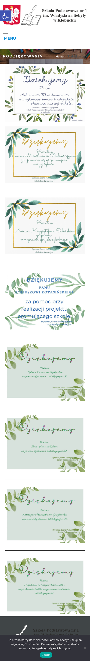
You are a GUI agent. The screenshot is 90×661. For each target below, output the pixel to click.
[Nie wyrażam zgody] (85, 648)
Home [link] (60, 56)
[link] (5, 15)
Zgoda (46, 654)
